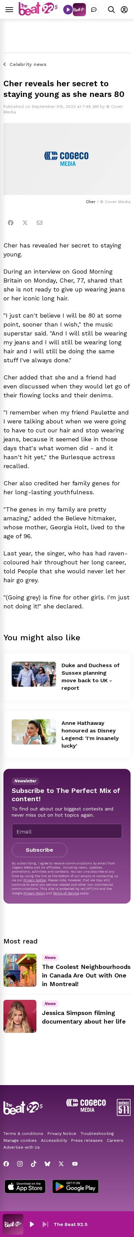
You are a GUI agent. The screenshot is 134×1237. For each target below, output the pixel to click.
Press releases (87, 1140)
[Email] (39, 223)
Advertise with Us (21, 1147)
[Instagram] (20, 1164)
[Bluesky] (47, 1164)
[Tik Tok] (33, 1164)
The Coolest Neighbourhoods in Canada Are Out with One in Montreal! (86, 975)
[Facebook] (10, 223)
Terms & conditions (23, 1133)
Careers (115, 1140)
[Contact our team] (94, 9)
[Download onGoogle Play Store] (75, 1187)
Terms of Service (66, 893)
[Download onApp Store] (25, 1187)
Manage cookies (20, 1140)
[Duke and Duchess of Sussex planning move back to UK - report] (34, 674)
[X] (61, 1164)
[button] (31, 1224)
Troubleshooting (97, 1133)
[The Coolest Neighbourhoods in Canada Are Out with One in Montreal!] (19, 970)
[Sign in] (124, 9)
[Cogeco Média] (86, 1110)
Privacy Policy (34, 893)
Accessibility (54, 1140)
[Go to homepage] (38, 13)
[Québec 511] (124, 1114)
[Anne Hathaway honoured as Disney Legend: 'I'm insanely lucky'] (34, 731)
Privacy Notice (34, 880)
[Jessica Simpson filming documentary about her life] (19, 1016)
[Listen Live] (68, 9)
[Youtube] (75, 1164)
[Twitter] (25, 223)
